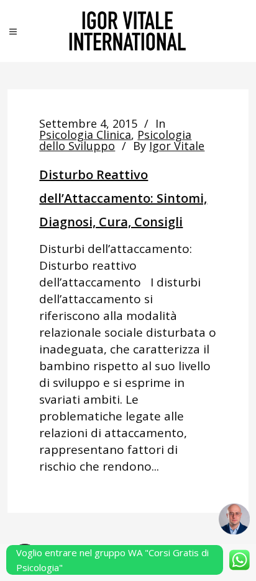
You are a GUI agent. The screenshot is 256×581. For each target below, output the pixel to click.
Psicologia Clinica (85, 134)
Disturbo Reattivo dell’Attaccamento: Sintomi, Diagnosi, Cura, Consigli (123, 198)
